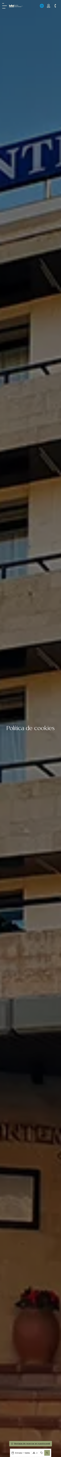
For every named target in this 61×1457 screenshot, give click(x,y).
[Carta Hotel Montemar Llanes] (4, 5)
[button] (47, 1453)
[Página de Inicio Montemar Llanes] (16, 5)
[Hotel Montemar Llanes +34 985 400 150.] (55, 5)
